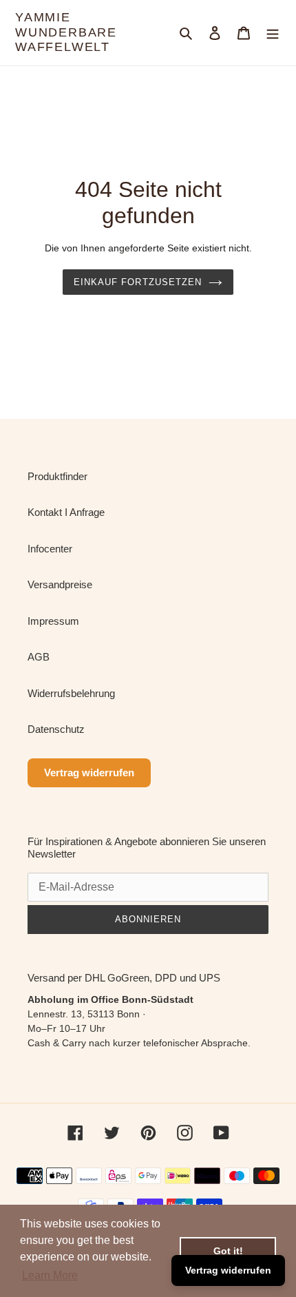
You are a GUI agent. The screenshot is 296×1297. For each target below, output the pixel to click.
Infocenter (50, 548)
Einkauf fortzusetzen (138, 282)
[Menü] (272, 33)
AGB (39, 657)
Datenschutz (56, 729)
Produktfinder (57, 476)
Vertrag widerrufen (89, 772)
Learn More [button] (50, 1275)
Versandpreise (60, 584)
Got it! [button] (228, 1250)
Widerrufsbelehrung (71, 693)
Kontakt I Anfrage (66, 512)
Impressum (53, 621)
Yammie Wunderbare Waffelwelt (66, 32)
